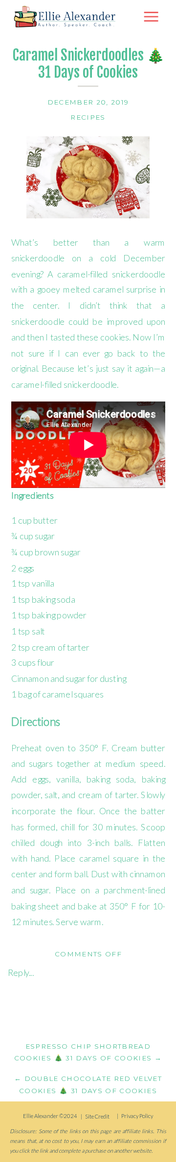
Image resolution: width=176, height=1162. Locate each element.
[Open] (66, 16)
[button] (151, 16)
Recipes (87, 117)
